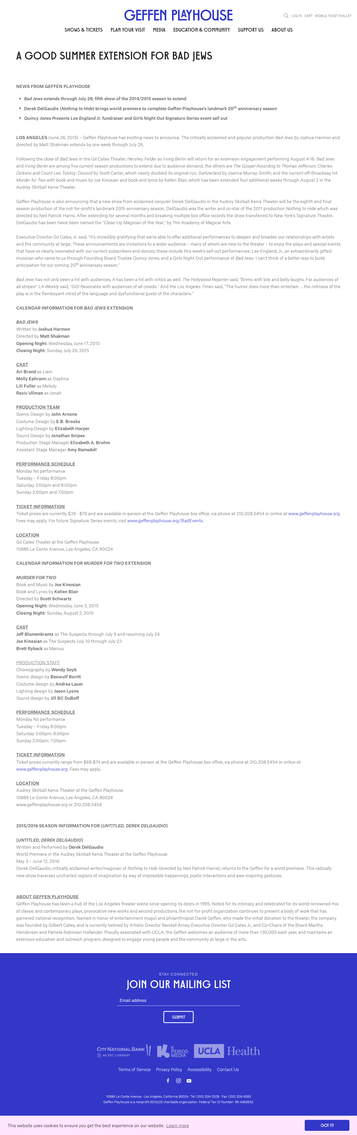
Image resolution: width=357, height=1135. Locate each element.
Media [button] (159, 29)
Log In (296, 15)
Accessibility (199, 1069)
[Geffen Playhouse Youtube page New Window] (189, 1080)
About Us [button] (282, 29)
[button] (286, 15)
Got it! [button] (327, 1125)
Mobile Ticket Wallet (333, 15)
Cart (308, 15)
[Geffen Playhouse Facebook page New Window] (168, 1080)
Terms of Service (134, 1069)
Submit (178, 1017)
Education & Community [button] (201, 29)
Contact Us (228, 1069)
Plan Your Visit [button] (128, 29)
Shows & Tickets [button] (84, 29)
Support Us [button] (251, 29)
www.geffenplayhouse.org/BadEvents (165, 520)
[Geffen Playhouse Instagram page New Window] (178, 1080)
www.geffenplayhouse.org (314, 513)
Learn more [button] (177, 1125)
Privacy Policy (169, 1069)
